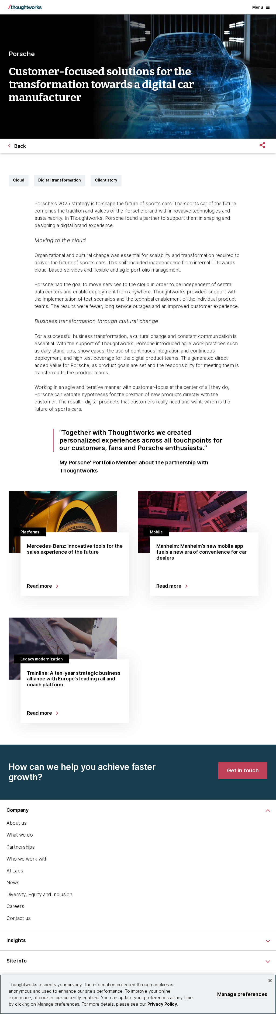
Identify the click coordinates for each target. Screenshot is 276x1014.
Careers (15, 906)
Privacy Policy (162, 1004)
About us (16, 823)
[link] (242, 770)
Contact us (18, 918)
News (12, 882)
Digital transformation (59, 180)
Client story (106, 180)
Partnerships (20, 847)
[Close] (270, 980)
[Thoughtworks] (24, 7)
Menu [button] (257, 7)
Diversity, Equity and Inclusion (39, 894)
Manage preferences (242, 994)
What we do (19, 835)
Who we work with (26, 859)
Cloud (18, 180)
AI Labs (14, 870)
